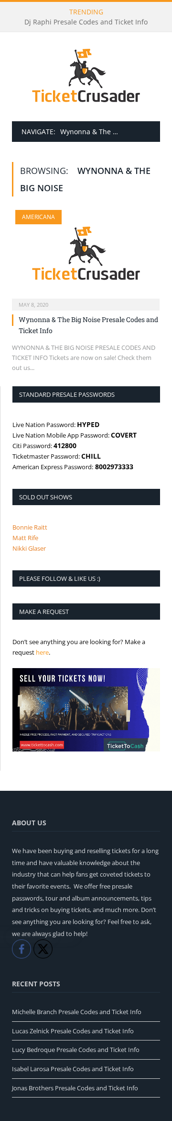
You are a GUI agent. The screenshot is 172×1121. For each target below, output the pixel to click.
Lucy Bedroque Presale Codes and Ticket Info (76, 1049)
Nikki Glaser (29, 548)
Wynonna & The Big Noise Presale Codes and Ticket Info (88, 325)
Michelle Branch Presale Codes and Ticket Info (76, 1011)
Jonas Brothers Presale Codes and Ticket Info (75, 1088)
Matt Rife (25, 537)
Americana (38, 217)
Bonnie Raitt (29, 527)
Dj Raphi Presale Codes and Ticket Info (86, 22)
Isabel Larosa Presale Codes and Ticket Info (73, 1068)
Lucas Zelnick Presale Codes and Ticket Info (73, 1031)
